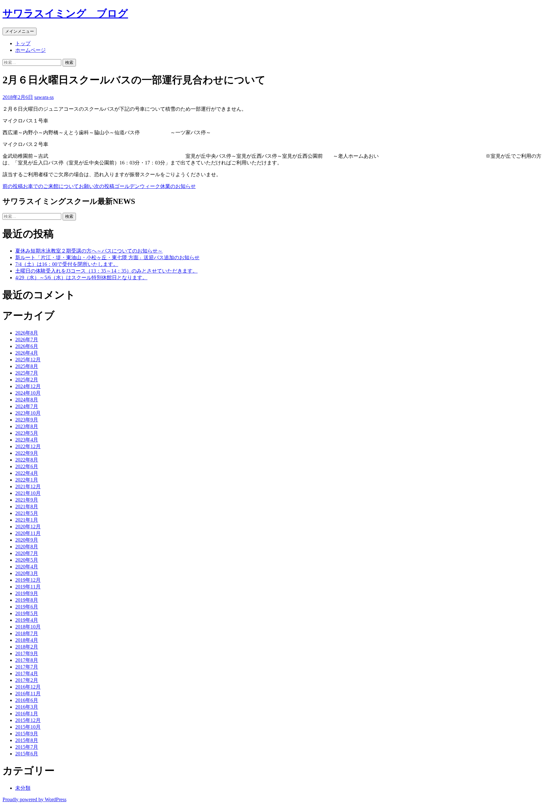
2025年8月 (26, 366)
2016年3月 (26, 707)
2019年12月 (28, 580)
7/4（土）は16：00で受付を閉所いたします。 (66, 264)
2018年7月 (26, 633)
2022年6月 (26, 466)
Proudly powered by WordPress (34, 799)
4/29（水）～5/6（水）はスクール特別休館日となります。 (81, 277)
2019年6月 (26, 606)
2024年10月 (28, 393)
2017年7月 (26, 667)
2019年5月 (26, 613)
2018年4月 (26, 640)
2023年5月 (26, 433)
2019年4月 (26, 620)
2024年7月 (26, 406)
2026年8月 (26, 333)
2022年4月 (26, 473)
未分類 (22, 788)
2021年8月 (26, 506)
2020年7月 (26, 553)
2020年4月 (26, 566)
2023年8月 (26, 426)
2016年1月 (26, 713)
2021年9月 (26, 500)
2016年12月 (28, 687)
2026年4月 (26, 353)
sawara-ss (44, 97)
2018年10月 (28, 626)
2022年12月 (28, 446)
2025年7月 (26, 373)
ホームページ (30, 50)
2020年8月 (26, 546)
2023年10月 (28, 413)
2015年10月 (28, 727)
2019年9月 (26, 593)
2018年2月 (26, 646)
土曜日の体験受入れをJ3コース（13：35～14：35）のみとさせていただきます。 (106, 271)
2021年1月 (26, 520)
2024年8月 (26, 399)
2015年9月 (26, 733)
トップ (22, 43)
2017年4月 (26, 673)
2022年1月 (26, 479)
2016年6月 (26, 700)
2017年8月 (26, 660)
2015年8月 (26, 740)
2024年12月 (28, 386)
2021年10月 (28, 493)
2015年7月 (26, 747)
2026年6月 (26, 346)
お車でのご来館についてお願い (48, 186)
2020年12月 (28, 526)
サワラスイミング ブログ (65, 13)
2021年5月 (26, 513)
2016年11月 (28, 693)
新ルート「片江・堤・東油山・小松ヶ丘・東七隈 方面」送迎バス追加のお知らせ (107, 257)
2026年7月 (26, 339)
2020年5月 (26, 560)
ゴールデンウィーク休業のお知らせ (145, 186)
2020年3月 (26, 573)
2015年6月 (26, 753)
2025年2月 (26, 379)
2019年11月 (28, 586)
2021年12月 (28, 486)
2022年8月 (26, 459)
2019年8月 (26, 600)
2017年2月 (26, 680)
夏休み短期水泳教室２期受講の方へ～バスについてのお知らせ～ (89, 250)
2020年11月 (28, 533)
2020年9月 (26, 540)
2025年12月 (28, 359)
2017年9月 (26, 653)
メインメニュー (19, 31)
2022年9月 (26, 453)
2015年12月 (28, 720)
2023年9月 (26, 419)
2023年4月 (26, 439)
